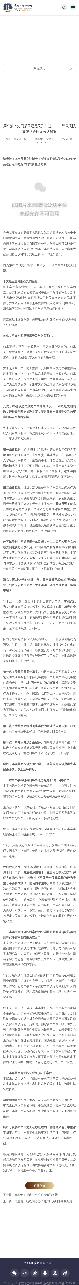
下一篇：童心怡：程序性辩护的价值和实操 (30, 1194)
